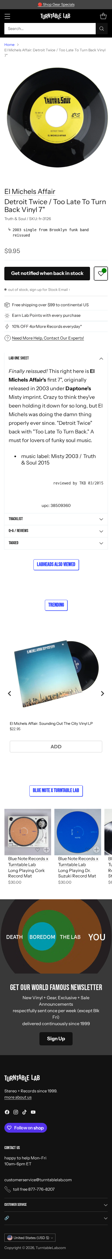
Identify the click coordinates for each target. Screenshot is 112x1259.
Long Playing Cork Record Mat (26, 873)
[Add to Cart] (46, 849)
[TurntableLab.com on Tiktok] (24, 1113)
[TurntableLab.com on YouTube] (33, 1113)
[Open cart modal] (103, 16)
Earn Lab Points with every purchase (46, 315)
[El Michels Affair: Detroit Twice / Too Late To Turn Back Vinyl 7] (56, 118)
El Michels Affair (29, 191)
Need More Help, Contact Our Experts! (48, 338)
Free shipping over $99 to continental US (50, 304)
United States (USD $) (31, 1238)
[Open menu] (7, 16)
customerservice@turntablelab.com (38, 1179)
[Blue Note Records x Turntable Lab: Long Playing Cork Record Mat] (27, 832)
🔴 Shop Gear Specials (56, 4)
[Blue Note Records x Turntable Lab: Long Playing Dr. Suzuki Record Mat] (77, 832)
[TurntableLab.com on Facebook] (7, 1113)
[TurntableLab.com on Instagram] (16, 1113)
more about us (18, 1097)
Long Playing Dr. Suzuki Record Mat (77, 873)
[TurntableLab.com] (56, 16)
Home (9, 44)
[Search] (102, 28)
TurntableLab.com (51, 1247)
